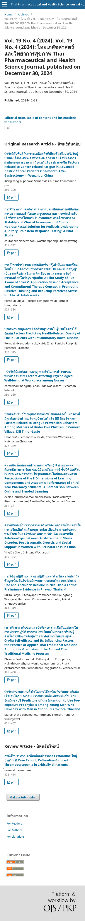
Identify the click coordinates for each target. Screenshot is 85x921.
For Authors (14, 830)
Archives (23, 14)
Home (8, 14)
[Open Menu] (4, 4)
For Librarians (15, 836)
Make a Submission (23, 797)
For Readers (14, 823)
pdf (12, 197)
